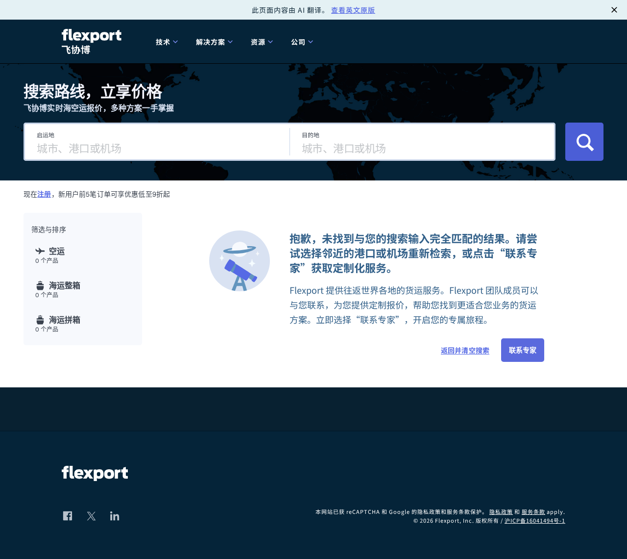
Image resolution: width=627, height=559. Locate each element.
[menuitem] (168, 41)
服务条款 (533, 511)
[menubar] (356, 41)
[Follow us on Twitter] (91, 516)
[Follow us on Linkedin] (115, 516)
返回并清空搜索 (465, 350)
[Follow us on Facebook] (67, 516)
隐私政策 (501, 511)
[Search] (584, 142)
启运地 (45, 134)
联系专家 (522, 350)
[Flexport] (93, 41)
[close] (614, 10)
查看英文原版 (353, 10)
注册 (44, 194)
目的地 (310, 134)
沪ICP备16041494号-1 (535, 520)
